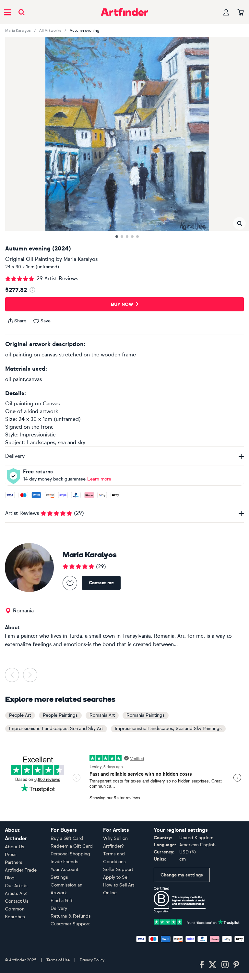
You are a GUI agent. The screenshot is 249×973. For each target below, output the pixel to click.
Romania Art (102, 715)
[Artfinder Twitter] (212, 965)
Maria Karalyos (18, 30)
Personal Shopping (70, 854)
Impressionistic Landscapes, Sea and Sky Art (56, 728)
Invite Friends (64, 861)
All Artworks (50, 30)
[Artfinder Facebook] (202, 965)
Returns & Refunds (71, 916)
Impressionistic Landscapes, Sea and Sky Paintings (168, 728)
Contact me (101, 582)
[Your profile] (226, 12)
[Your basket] (241, 12)
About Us (14, 847)
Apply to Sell (116, 877)
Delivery (59, 908)
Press (11, 854)
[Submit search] (21, 12)
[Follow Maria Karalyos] (70, 583)
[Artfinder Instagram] (225, 965)
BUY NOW (122, 304)
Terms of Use (58, 960)
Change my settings (181, 875)
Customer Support (70, 924)
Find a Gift (62, 900)
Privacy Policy (92, 960)
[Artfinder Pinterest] (236, 965)
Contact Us (17, 901)
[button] (239, 223)
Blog (10, 878)
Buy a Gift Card (67, 838)
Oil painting (19, 403)
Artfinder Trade (21, 870)
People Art (20, 715)
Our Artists (16, 885)
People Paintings (60, 715)
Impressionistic (38, 435)
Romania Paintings (145, 715)
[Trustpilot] (197, 921)
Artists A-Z (16, 893)
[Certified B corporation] (180, 899)
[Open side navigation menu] (7, 12)
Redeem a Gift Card (72, 846)
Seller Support (118, 869)
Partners (13, 862)
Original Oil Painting (29, 259)
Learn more (99, 479)
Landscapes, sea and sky (56, 442)
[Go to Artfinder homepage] (124, 12)
